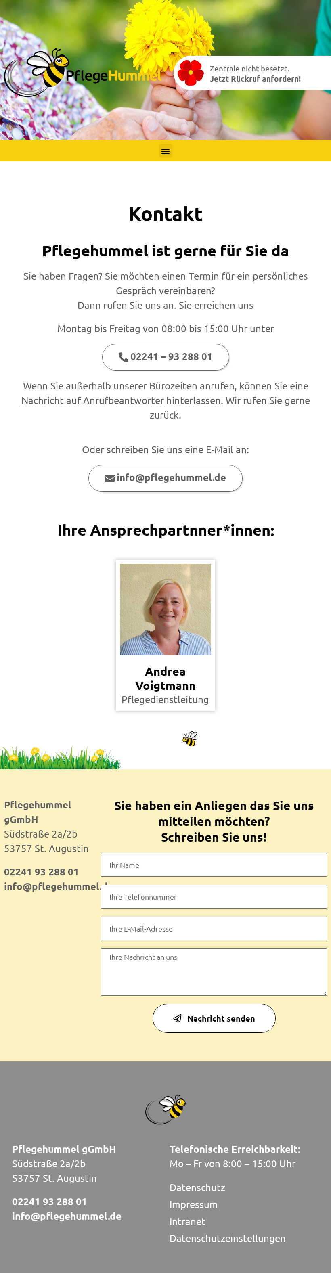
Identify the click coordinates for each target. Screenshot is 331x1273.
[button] (165, 150)
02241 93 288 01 (41, 871)
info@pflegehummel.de (58, 886)
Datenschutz (197, 1187)
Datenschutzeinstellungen (228, 1238)
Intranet (187, 1221)
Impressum (194, 1204)
